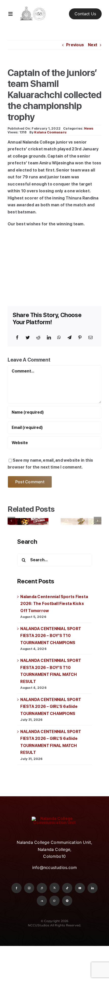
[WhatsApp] (59, 337)
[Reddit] (38, 337)
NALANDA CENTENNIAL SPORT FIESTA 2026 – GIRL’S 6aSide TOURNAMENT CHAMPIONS (50, 706)
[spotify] (67, 901)
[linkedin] (92, 888)
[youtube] (80, 888)
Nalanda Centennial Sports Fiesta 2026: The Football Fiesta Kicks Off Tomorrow (54, 603)
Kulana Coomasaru (50, 132)
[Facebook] (17, 337)
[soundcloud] (42, 901)
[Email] (90, 337)
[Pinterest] (79, 337)
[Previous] (11, 520)
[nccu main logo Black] (33, 6)
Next (92, 44)
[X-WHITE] (54, 888)
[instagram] (29, 888)
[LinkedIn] (48, 337)
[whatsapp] (54, 901)
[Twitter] (27, 337)
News (88, 128)
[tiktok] (67, 888)
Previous (75, 44)
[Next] (97, 520)
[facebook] (16, 888)
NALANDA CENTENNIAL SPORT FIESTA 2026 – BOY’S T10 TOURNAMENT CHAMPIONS (50, 635)
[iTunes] (42, 888)
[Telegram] (69, 337)
